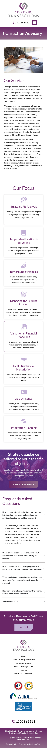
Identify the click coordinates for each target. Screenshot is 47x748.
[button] (34, 22)
